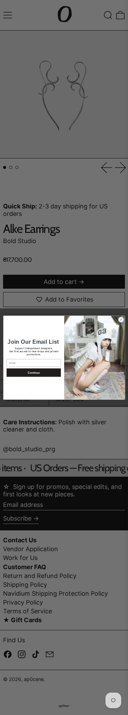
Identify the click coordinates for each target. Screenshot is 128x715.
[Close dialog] (121, 319)
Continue (33, 372)
